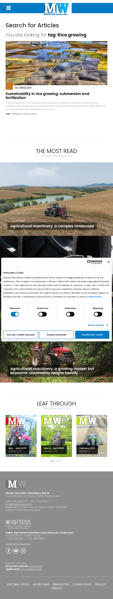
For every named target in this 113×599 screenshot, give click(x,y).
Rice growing (30, 114)
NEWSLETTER (61, 584)
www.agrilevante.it (31, 569)
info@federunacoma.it (19, 504)
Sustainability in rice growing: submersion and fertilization (47, 95)
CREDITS (56, 588)
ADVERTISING (41, 584)
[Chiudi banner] (109, 262)
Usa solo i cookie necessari (21, 334)
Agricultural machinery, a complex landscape (52, 226)
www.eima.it (35, 566)
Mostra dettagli (96, 325)
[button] (51, 461)
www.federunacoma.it (18, 544)
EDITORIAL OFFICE (18, 584)
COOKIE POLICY (82, 584)
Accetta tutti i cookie (92, 334)
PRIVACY (100, 584)
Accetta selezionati (56, 334)
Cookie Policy (94, 296)
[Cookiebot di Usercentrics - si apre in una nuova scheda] (89, 262)
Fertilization (16, 114)
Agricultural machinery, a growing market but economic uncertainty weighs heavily (52, 370)
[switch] (42, 314)
